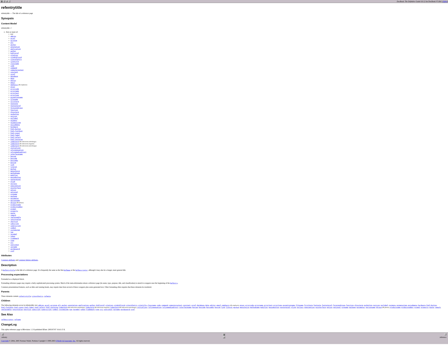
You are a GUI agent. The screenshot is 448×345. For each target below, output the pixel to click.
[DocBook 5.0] (1, 2)
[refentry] (4, 2)
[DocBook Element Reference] (7, 2)
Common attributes (8, 260)
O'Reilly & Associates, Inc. (66, 341)
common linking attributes (28, 260)
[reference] (9, 2)
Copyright (5, 341)
